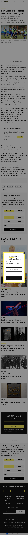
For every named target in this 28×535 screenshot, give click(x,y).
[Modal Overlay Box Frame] (14, 267)
